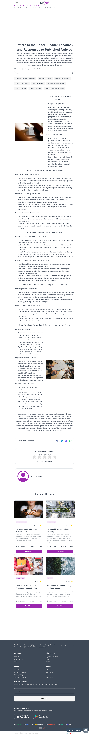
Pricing (48, 659)
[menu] (16, 3)
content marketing (38, 5)
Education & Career (45, 78)
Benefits (16, 657)
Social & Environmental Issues (54, 88)
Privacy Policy (18, 675)
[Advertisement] (44, 22)
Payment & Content (52, 657)
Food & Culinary (21, 88)
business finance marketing (25, 5)
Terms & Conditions (20, 677)
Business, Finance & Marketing (25, 78)
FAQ (47, 670)
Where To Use (18, 659)
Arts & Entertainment (22, 83)
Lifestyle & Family (38, 83)
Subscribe (44, 699)
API (15, 662)
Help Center (49, 677)
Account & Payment (20, 672)
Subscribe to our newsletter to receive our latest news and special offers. (36, 684)
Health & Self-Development (56, 83)
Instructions (49, 672)
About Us (17, 670)
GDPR (48, 662)
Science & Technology (62, 78)
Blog (15, 5)
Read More (28, 551)
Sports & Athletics (35, 88)
